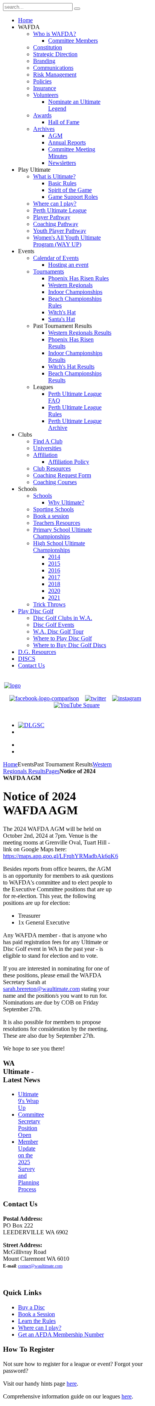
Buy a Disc (31, 1307)
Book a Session (36, 1314)
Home (10, 764)
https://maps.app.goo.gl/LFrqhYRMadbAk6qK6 (60, 856)
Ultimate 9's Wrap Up (28, 1101)
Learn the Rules (37, 1321)
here (72, 1383)
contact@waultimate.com (40, 1266)
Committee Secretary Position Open (31, 1124)
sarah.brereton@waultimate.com (41, 989)
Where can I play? (39, 1327)
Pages (52, 771)
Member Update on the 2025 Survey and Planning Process (28, 1165)
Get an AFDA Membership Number (61, 1334)
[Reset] (77, 9)
